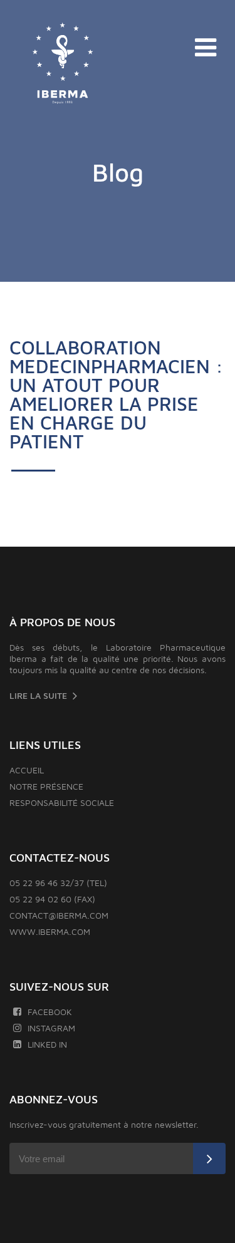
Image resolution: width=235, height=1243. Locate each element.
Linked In (47, 1044)
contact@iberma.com (58, 915)
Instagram (51, 1028)
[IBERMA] (62, 64)
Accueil (26, 770)
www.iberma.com (49, 931)
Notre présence (46, 786)
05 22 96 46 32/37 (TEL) (58, 882)
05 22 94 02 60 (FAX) (52, 899)
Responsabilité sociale (61, 802)
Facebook (50, 1011)
